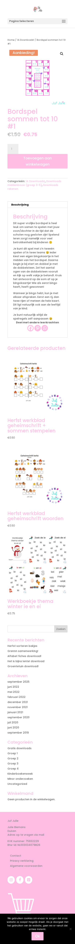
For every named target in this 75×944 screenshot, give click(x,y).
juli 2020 (12, 722)
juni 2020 (13, 727)
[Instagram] (11, 880)
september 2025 (18, 682)
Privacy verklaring (21, 861)
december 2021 (17, 702)
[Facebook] (30, 328)
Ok (37, 936)
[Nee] (70, 929)
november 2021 (17, 707)
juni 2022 (13, 687)
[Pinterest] (37, 328)
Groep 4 (13, 768)
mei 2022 (13, 692)
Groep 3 (12, 763)
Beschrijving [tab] (20, 204)
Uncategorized (17, 784)
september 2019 (18, 732)
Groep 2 (12, 758)
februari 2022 (16, 697)
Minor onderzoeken (20, 779)
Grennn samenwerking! (22, 651)
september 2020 (18, 717)
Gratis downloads (19, 748)
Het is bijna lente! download (25, 661)
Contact (15, 855)
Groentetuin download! (23, 666)
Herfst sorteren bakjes (22, 646)
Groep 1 (12, 753)
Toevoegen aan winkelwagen (37, 161)
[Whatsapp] (45, 328)
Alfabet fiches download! (24, 656)
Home (11, 40)
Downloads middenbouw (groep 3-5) (34, 183)
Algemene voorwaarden (26, 866)
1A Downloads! (25, 40)
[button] (61, 54)
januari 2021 (15, 712)
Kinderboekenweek (20, 774)
